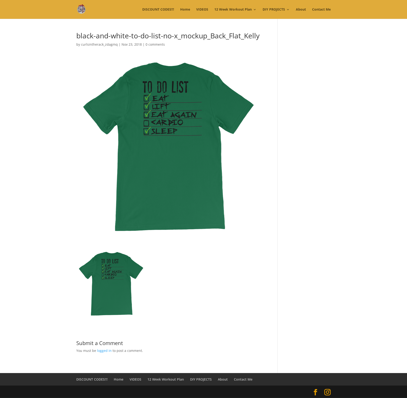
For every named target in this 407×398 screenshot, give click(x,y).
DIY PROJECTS (274, 10)
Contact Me (321, 10)
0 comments (155, 44)
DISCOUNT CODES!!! (158, 10)
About (301, 10)
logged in (104, 350)
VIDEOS (202, 10)
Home (185, 10)
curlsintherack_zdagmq (99, 44)
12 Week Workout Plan (233, 10)
